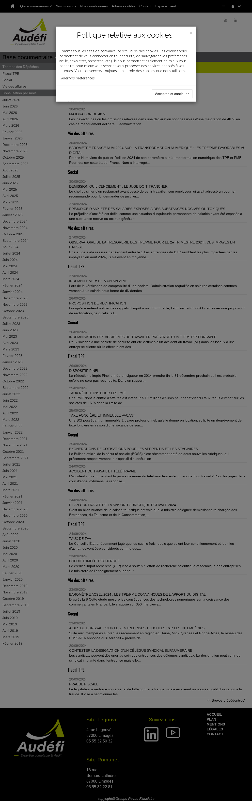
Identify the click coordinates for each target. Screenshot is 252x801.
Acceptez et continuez (172, 94)
